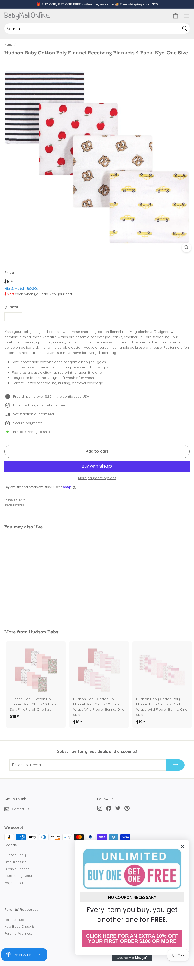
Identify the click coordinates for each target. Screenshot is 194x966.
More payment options (97, 478)
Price (9, 272)
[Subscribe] (175, 765)
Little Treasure (15, 862)
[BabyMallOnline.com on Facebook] (108, 808)
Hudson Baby (43, 631)
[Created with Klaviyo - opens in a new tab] (132, 958)
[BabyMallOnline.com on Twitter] (117, 808)
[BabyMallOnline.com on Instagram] (99, 808)
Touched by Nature (19, 876)
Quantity (12, 307)
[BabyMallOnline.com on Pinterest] (127, 808)
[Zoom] (186, 247)
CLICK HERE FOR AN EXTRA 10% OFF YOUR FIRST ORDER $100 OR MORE (132, 938)
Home (8, 44)
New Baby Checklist (19, 926)
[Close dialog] (182, 846)
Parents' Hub (14, 920)
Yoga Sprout (14, 883)
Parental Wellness (18, 933)
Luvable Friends (16, 869)
